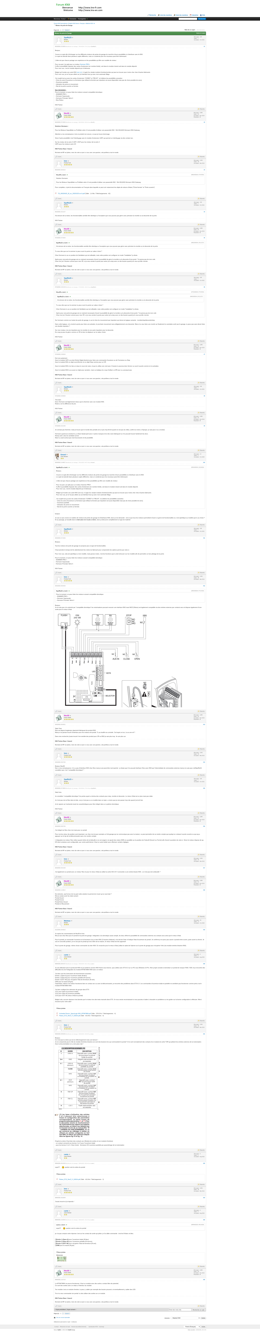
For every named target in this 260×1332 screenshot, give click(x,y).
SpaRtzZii (67, 37)
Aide (203, 15)
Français (82, 23)
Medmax (67, 921)
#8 (204, 396)
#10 (204, 462)
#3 (204, 169)
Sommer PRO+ (85, 64)
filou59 (92, 122)
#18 (204, 890)
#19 (204, 929)
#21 (204, 1034)
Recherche (152, 15)
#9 (204, 425)
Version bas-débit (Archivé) (78, 1326)
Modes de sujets (200, 33)
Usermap (101, 1326)
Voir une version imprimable (63, 1317)
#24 (204, 1219)
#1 (204, 46)
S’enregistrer (82, 19)
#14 (204, 762)
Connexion (73, 19)
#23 (204, 1197)
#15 (204, 788)
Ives (65, 161)
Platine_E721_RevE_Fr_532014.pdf (69, 1015)
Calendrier (195, 15)
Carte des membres (182, 15)
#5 (204, 237)
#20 (204, 963)
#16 (204, 826)
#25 (204, 1279)
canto (66, 955)
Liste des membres (166, 15)
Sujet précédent (61, 1309)
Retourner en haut (65, 1326)
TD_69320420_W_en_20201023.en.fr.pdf (71, 193)
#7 (204, 354)
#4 (204, 211)
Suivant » (67, 30)
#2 (204, 122)
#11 (204, 538)
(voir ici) (79, 72)
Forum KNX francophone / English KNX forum (66, 23)
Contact (56, 1326)
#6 (204, 287)
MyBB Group (71, 1329)
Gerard (63, 455)
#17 (204, 867)
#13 (204, 724)
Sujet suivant (71, 1309)
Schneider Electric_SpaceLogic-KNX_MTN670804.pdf (75, 1013)
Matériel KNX (89, 23)
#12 (204, 585)
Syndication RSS (93, 1326)
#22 (204, 1163)
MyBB (59, 1329)
